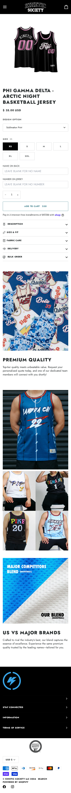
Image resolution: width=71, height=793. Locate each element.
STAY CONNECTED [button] (13, 707)
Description (15, 224)
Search (42, 779)
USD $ (9, 759)
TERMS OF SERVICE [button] (14, 727)
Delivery (12, 248)
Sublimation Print (14, 127)
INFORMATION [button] (11, 717)
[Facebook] (4, 786)
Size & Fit (12, 232)
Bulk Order (14, 256)
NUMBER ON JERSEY (13, 179)
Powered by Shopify (15, 782)
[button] (35, 698)
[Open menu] (8, 7)
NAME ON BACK (11, 166)
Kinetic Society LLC (17, 779)
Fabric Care (14, 240)
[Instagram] (12, 786)
